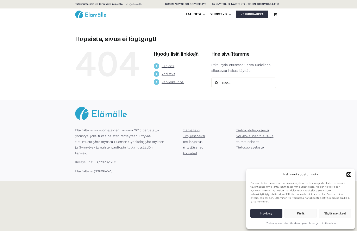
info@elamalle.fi (134, 4)
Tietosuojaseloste (277, 223)
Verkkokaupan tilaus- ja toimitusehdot (313, 223)
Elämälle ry (191, 130)
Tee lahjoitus (192, 142)
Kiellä (300, 213)
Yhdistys (168, 74)
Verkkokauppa (173, 82)
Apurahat (190, 153)
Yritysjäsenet (193, 147)
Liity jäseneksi (194, 136)
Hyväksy (266, 213)
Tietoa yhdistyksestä (252, 130)
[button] (349, 174)
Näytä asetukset (335, 213)
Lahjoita (168, 66)
